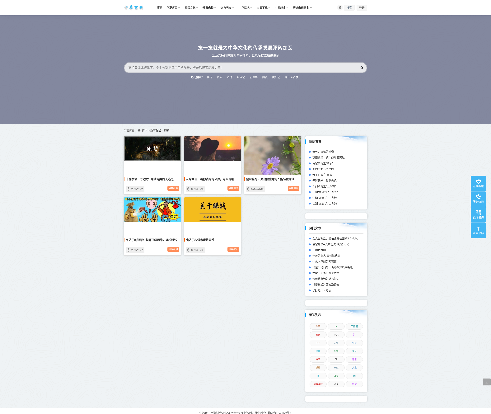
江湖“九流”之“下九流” (325, 192)
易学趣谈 (173, 188)
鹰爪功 (276, 77)
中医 (354, 343)
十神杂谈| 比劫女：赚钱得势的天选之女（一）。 (156, 179)
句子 (354, 351)
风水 (336, 351)
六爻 (336, 334)
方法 (318, 359)
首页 (144, 130)
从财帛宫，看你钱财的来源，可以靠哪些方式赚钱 (217, 179)
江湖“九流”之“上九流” (325, 203)
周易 (318, 334)
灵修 (219, 77)
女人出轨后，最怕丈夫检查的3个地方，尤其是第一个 (344, 238)
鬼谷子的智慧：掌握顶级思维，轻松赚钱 (151, 240)
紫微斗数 (318, 384)
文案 (354, 367)
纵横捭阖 (173, 249)
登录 (362, 7)
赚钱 (167, 130)
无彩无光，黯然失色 (324, 180)
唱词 (229, 77)
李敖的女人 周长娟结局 (326, 255)
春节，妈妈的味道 (323, 151)
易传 (209, 77)
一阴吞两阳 (319, 250)
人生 (336, 343)
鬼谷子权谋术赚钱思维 (200, 240)
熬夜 (265, 77)
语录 (336, 384)
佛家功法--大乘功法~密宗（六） (331, 244)
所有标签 (155, 130)
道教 (318, 367)
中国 (318, 343)
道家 (336, 376)
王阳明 (354, 326)
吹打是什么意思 (321, 290)
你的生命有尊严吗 (323, 169)
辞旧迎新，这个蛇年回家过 (328, 157)
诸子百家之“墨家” (322, 174)
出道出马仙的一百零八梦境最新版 (332, 267)
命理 (336, 367)
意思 (354, 359)
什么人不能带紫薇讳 (324, 261)
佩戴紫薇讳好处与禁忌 (325, 278)
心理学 (254, 77)
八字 (318, 326)
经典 (318, 351)
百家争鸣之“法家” (322, 163)
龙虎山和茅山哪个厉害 (325, 273)
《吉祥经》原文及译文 (325, 284)
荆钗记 (241, 77)
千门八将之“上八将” (324, 186)
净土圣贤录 (291, 77)
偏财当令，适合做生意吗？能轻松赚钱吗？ (273, 179)
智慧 (354, 384)
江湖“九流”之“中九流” (325, 198)
